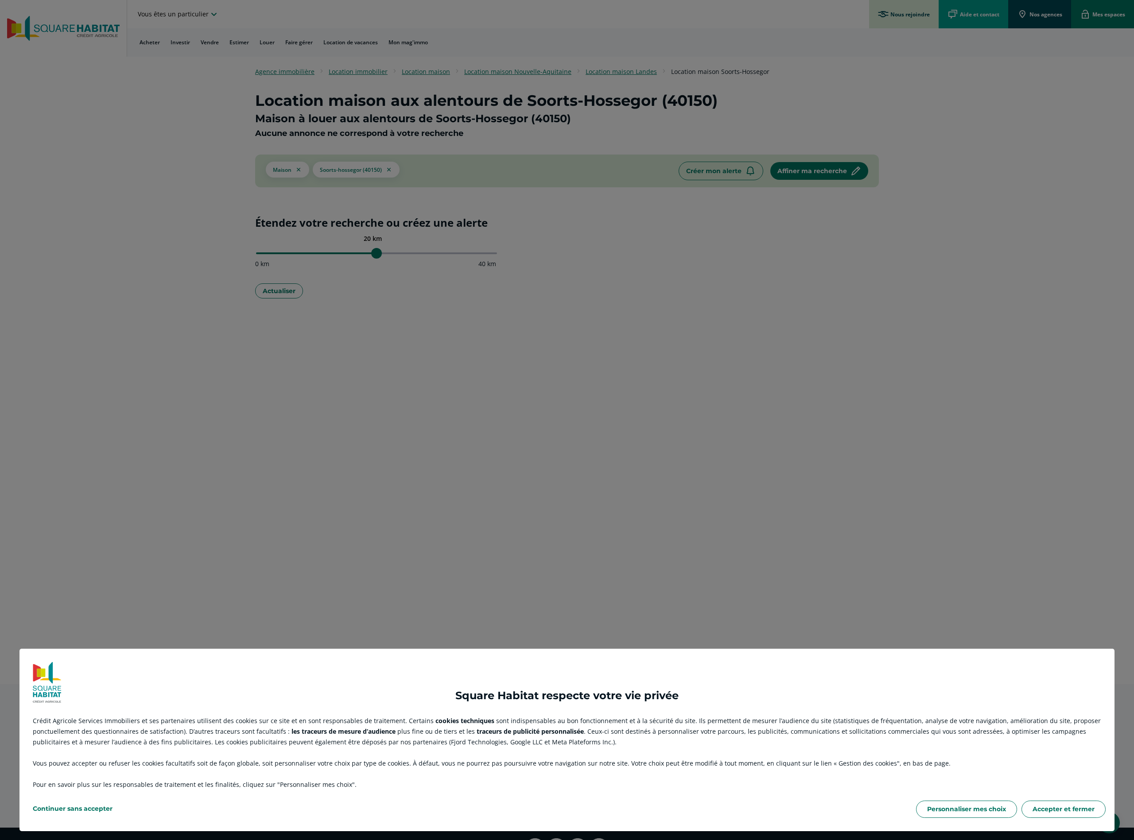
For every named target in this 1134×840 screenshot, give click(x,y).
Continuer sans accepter (73, 809)
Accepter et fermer (1064, 809)
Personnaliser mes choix (966, 809)
